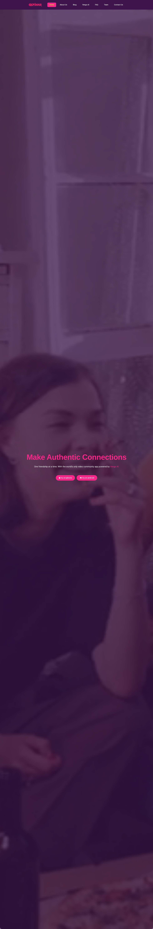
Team (106, 5)
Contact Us (118, 5)
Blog (74, 5)
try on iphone (66, 478)
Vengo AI (85, 5)
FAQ (96, 5)
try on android (88, 478)
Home (51, 5)
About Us (63, 5)
